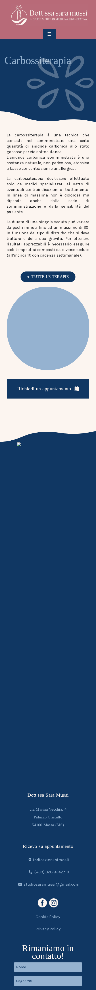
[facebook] (42, 902)
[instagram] (53, 902)
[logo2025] (49, 6)
